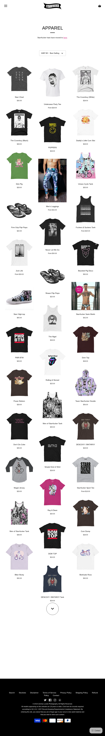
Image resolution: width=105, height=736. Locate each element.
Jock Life (19, 271)
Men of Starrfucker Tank (19, 531)
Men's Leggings (52, 206)
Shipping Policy (82, 693)
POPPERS (52, 148)
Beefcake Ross (86, 575)
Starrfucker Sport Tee (85, 488)
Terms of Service (49, 693)
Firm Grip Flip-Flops (19, 227)
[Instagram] (55, 700)
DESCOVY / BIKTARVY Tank (52, 597)
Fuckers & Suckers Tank (85, 227)
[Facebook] (50, 700)
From (19, 274)
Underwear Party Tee (52, 104)
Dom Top (85, 358)
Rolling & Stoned (52, 380)
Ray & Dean (52, 510)
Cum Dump (85, 531)
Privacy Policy (65, 693)
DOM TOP (52, 554)
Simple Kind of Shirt (52, 467)
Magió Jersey (19, 488)
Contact (56, 695)
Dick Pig (19, 184)
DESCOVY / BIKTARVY (85, 444)
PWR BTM (19, 358)
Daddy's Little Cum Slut (85, 141)
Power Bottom (19, 401)
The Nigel (52, 337)
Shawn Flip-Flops (52, 293)
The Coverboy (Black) (19, 141)
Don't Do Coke (19, 444)
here (65, 38)
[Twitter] (45, 700)
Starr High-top (19, 314)
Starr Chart (19, 97)
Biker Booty (19, 575)
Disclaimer (34, 693)
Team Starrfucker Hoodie (85, 401)
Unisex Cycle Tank (85, 184)
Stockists (22, 693)
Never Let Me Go (52, 250)
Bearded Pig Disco (85, 271)
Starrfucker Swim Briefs (85, 314)
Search (12, 693)
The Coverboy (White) (85, 97)
